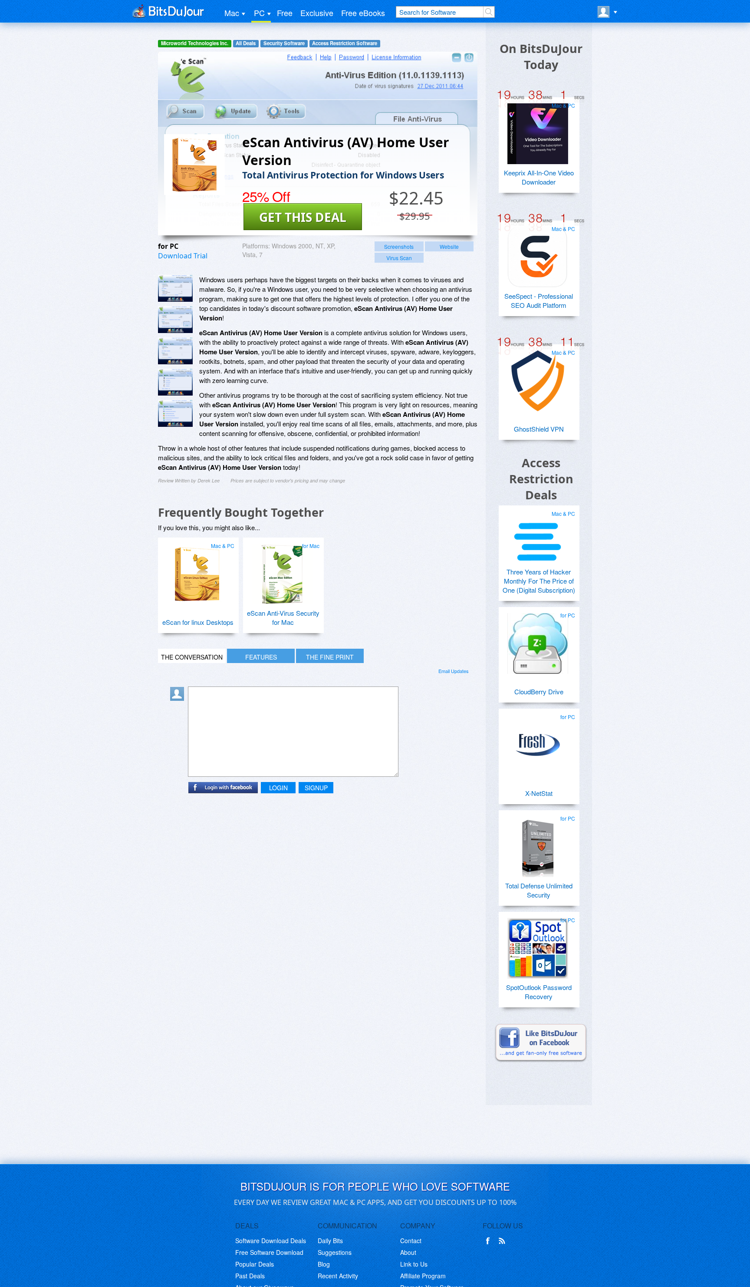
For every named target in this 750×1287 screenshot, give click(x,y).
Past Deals (250, 1275)
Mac (231, 12)
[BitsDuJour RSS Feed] (503, 1241)
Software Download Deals (270, 1240)
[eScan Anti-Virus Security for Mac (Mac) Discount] (282, 570)
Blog (324, 1264)
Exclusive (316, 12)
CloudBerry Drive (538, 691)
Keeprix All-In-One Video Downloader (539, 177)
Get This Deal (302, 217)
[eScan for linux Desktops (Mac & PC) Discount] (197, 570)
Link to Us (414, 1264)
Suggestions (335, 1252)
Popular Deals (254, 1264)
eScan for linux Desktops (198, 622)
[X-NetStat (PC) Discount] (538, 741)
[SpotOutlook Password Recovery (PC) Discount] (538, 944)
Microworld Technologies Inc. (194, 43)
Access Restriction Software (344, 43)
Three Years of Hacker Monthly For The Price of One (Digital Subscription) (539, 580)
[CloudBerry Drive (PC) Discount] (538, 640)
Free (285, 12)
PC (259, 12)
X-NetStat (539, 793)
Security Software (284, 43)
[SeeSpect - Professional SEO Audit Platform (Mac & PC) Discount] (538, 253)
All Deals (246, 43)
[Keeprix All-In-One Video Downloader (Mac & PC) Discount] (538, 130)
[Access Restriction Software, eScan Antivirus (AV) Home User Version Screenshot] (175, 413)
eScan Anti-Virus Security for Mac (283, 617)
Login (278, 787)
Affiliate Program (423, 1275)
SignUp (316, 787)
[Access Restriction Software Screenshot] (175, 319)
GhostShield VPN (539, 428)
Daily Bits (330, 1240)
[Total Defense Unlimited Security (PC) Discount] (538, 843)
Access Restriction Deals (541, 479)
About (408, 1252)
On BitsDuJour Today (541, 56)
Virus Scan (399, 257)
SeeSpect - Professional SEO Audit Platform (538, 300)
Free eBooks (363, 12)
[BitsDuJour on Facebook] (490, 1241)
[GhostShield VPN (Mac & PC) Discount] (538, 377)
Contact (410, 1240)
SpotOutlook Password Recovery (539, 992)
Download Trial (182, 256)
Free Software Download (269, 1252)
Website (449, 246)
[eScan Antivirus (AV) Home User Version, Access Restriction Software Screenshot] (175, 350)
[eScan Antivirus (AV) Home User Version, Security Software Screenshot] (175, 382)
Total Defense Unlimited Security (538, 890)
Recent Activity (338, 1275)
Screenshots (399, 246)
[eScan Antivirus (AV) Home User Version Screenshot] (175, 288)
